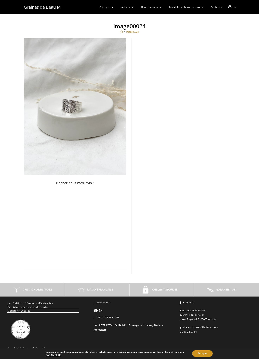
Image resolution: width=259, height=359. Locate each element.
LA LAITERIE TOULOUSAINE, (110, 325)
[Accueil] (122, 31)
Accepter (202, 353)
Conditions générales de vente (27, 307)
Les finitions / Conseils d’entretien (30, 303)
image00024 (132, 31)
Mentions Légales (18, 310)
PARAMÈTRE (53, 355)
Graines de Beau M (42, 7)
